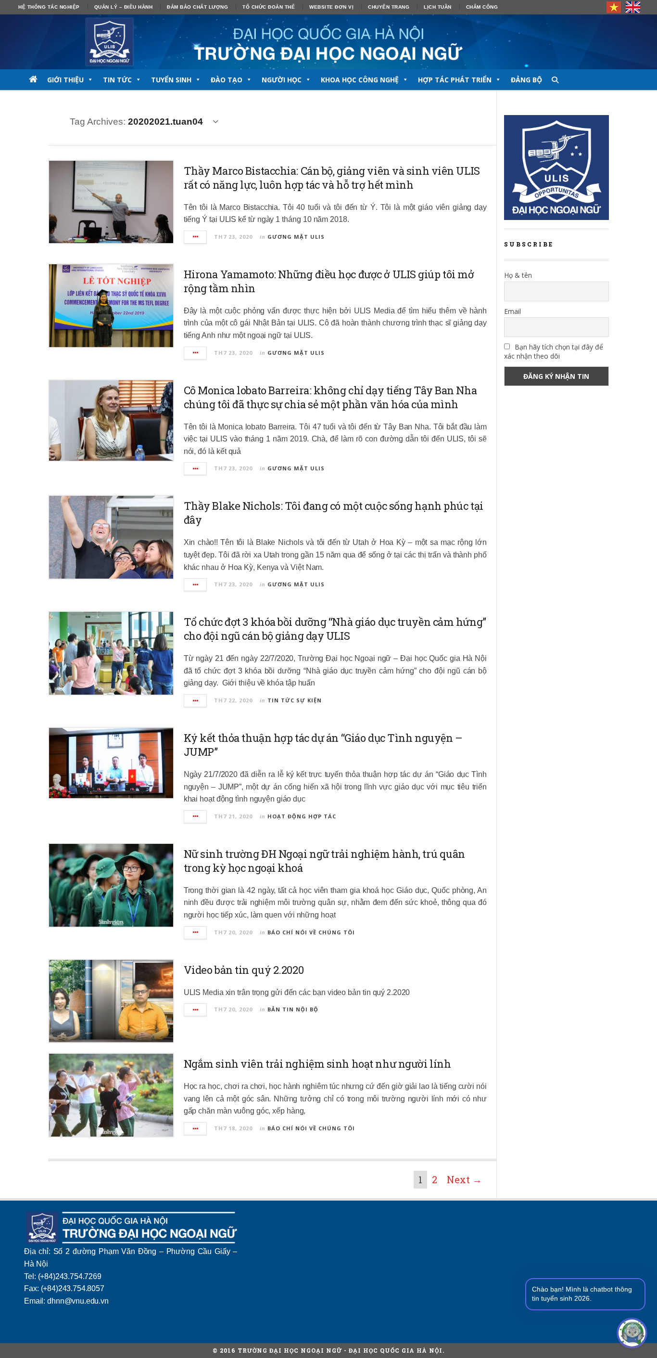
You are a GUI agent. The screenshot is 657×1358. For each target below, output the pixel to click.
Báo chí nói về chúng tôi (311, 932)
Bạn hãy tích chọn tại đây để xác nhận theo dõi (553, 351)
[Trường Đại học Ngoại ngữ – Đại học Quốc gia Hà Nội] (328, 41)
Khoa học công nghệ (360, 79)
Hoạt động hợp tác (301, 816)
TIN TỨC (117, 79)
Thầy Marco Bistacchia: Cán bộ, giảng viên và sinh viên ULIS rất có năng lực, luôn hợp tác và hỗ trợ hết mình (332, 178)
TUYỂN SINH (171, 79)
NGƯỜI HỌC (282, 79)
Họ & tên (518, 275)
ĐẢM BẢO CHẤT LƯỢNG (197, 7)
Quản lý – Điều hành (123, 7)
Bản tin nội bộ (292, 1009)
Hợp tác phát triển (455, 79)
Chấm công (482, 7)
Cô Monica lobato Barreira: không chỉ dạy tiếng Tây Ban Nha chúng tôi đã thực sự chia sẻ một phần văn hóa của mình (330, 397)
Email (512, 311)
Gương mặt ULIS (296, 236)
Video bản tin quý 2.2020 (243, 970)
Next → (464, 1179)
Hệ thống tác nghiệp (49, 7)
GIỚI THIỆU (65, 79)
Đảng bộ (526, 79)
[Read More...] (195, 237)
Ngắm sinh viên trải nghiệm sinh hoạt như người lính (317, 1064)
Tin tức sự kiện (294, 700)
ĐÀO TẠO (226, 79)
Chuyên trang (388, 7)
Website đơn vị (331, 7)
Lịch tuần (438, 7)
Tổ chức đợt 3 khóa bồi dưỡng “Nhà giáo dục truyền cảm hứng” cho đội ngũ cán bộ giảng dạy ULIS (335, 629)
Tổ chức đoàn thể (268, 7)
